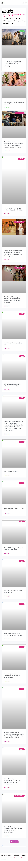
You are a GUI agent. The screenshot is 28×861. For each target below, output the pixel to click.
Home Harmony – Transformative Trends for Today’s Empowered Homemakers (12, 781)
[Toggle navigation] (26, 2)
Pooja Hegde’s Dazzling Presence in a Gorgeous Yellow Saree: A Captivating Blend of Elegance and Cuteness (14, 735)
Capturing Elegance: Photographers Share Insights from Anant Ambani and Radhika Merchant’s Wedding (13, 144)
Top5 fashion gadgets (11, 471)
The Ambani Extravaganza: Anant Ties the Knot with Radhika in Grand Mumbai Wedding (12, 299)
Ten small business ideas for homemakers (13, 591)
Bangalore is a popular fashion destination (14, 509)
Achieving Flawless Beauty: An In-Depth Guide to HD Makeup (13, 209)
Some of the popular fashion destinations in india (13, 549)
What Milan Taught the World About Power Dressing (12, 64)
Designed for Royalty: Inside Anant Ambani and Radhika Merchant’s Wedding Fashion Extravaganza (13, 253)
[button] (14, 841)
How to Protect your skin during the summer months (13, 634)
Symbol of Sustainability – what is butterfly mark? (12, 385)
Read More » (7, 107)
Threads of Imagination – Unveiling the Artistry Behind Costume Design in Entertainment (13, 829)
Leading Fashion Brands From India (13, 344)
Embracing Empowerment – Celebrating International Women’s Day (12, 675)
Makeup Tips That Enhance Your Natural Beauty (14, 103)
